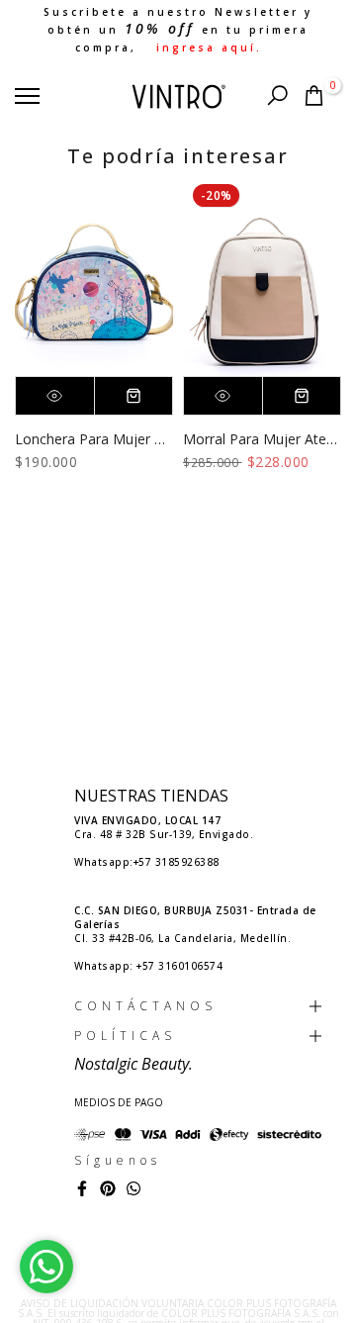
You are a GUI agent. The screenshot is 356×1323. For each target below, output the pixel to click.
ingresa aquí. (209, 47)
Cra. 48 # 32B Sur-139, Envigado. (163, 827)
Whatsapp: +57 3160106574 (148, 966)
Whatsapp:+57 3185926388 (147, 862)
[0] (314, 95)
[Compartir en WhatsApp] (133, 1188)
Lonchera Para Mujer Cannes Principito (140, 438)
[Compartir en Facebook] (82, 1188)
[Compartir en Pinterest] (108, 1188)
